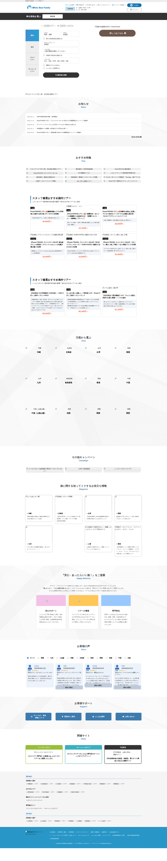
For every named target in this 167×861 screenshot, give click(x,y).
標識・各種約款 (95, 832)
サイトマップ (106, 835)
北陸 (129, 658)
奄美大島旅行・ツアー (78, 792)
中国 (119, 658)
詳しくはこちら (117, 33)
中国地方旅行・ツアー (90, 784)
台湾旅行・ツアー (32, 821)
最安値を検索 (62, 75)
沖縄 (71, 658)
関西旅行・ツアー (119, 784)
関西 (101, 658)
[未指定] (61, 44)
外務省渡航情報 (55, 838)
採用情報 (71, 832)
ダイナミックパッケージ (34, 800)
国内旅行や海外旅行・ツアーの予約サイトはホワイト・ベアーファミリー (81, 843)
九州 (51, 658)
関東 (42, 658)
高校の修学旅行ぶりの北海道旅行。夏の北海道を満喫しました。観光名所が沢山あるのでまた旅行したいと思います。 (40, 678)
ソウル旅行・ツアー (105, 821)
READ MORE (136, 137)
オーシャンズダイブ (51, 808)
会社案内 (53, 832)
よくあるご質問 (96, 835)
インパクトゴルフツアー (34, 808)
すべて (32, 658)
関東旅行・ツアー (105, 784)
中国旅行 (71, 821)
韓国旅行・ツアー (90, 821)
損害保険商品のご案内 (119, 835)
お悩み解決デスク (114, 832)
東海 (92, 658)
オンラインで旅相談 (119, 5)
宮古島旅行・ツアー (49, 792)
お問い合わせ (91, 5)
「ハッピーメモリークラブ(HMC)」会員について (63, 835)
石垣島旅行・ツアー (33, 792)
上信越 (62, 658)
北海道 (82, 658)
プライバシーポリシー (82, 832)
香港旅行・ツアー (60, 821)
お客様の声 (81, 5)
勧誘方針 (104, 832)
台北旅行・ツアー (46, 821)
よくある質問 (70, 5)
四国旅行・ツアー (75, 784)
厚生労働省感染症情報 (133, 835)
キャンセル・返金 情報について (40, 717)
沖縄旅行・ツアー (32, 784)
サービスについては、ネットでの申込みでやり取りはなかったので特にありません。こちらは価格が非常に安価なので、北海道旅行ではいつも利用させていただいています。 (98, 681)
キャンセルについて (104, 5)
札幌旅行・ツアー (63, 792)
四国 (110, 658)
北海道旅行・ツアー (47, 784)
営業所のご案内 (69, 716)
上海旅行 (79, 821)
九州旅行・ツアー (61, 784)
